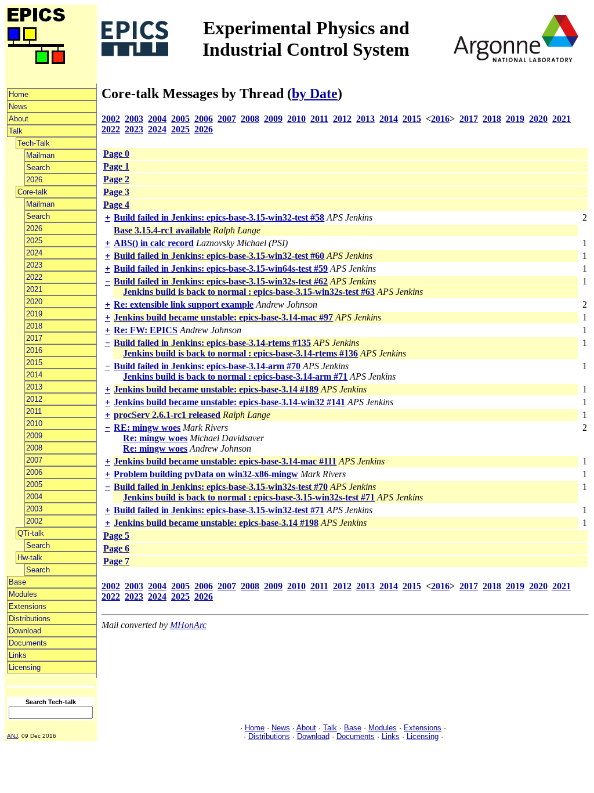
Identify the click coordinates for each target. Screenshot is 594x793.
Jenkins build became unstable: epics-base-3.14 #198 (216, 523)
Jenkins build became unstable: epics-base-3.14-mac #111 (225, 461)
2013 (34, 387)
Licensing (25, 667)
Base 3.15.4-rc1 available (162, 230)
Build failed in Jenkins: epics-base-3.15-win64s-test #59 (221, 268)
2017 (34, 338)
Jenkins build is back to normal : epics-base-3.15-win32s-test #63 (249, 292)
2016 (34, 350)
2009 (34, 435)
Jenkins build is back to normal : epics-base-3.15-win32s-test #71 (249, 497)
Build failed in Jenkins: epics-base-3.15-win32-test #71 (219, 510)
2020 (34, 301)
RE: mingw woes (147, 427)
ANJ (12, 736)
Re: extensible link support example (183, 304)
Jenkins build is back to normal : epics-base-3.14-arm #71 (235, 376)
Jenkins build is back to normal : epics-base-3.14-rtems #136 (240, 353)
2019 (34, 313)
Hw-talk (29, 557)
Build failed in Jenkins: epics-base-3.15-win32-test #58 (219, 217)
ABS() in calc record (154, 243)
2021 (34, 289)
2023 (34, 265)
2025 (34, 240)
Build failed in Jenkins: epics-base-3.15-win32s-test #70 (221, 487)
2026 (34, 179)
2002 (34, 521)
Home (18, 94)
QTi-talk (30, 533)
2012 (34, 399)
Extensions (27, 606)
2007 (34, 460)
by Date (315, 93)
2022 (34, 277)
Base (17, 582)
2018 (34, 326)
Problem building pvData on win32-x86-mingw (206, 474)
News (18, 106)
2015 (34, 362)
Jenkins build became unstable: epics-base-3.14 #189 (216, 389)
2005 (34, 484)
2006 (34, 472)
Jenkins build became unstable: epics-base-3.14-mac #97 (223, 317)
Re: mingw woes (155, 438)
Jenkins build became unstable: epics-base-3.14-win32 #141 (229, 402)
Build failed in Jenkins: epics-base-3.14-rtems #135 (212, 343)
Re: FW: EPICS (146, 330)
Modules (23, 594)
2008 (34, 448)
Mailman (40, 155)
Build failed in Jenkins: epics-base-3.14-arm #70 (207, 366)
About (18, 118)
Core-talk (32, 192)
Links (18, 655)
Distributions (29, 618)
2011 (34, 411)
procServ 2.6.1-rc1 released (167, 415)
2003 (34, 508)
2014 (34, 374)
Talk (16, 131)
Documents (28, 643)
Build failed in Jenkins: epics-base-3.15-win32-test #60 (219, 256)
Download (25, 630)
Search (38, 167)
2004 (34, 496)
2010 (34, 423)
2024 (34, 252)
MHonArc (188, 625)
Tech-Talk (33, 143)
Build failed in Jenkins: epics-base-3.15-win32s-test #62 (221, 281)
